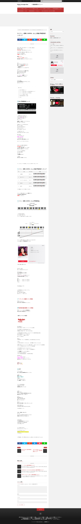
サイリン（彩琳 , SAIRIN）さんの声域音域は (25, 92)
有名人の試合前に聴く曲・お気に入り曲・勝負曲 (39, 519)
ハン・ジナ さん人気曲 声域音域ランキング (28, 465)
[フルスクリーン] (62, 105)
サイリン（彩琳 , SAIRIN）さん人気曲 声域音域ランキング (27, 91)
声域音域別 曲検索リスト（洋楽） (40, 518)
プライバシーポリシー (56, 519)
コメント (18, 485)
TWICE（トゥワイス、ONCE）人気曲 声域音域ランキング (30, 474)
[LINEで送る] (44, 40)
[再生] (51, 105)
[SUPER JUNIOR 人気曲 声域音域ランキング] (19, 451)
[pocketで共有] (39, 40)
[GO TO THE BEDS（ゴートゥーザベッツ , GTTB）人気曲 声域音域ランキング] (45, 451)
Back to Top (40, 509)
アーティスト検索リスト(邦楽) (23, 94)
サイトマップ (50, 519)
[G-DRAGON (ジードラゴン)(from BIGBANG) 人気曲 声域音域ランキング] (19, 471)
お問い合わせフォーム (22, 517)
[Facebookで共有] (19, 40)
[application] (57, 90)
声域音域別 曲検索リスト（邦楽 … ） (57, 8)
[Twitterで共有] (24, 40)
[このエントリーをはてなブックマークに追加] (34, 40)
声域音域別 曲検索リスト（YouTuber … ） (52, 518)
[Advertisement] (40, 20)
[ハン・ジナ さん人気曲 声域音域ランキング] (19, 467)
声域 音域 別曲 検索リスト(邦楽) (23, 95)
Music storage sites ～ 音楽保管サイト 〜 (29, 4)
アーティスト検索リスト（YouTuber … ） (45, 8)
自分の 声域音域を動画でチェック (26, 519)
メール (18, 497)
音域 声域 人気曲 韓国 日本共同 (22, 37)
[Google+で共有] (29, 40)
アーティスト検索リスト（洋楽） (33, 8)
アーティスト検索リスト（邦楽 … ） (23, 8)
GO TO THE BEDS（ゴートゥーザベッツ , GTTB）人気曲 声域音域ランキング (38, 450)
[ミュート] (61, 105)
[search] (61, 1)
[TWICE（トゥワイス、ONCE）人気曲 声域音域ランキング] (19, 476)
